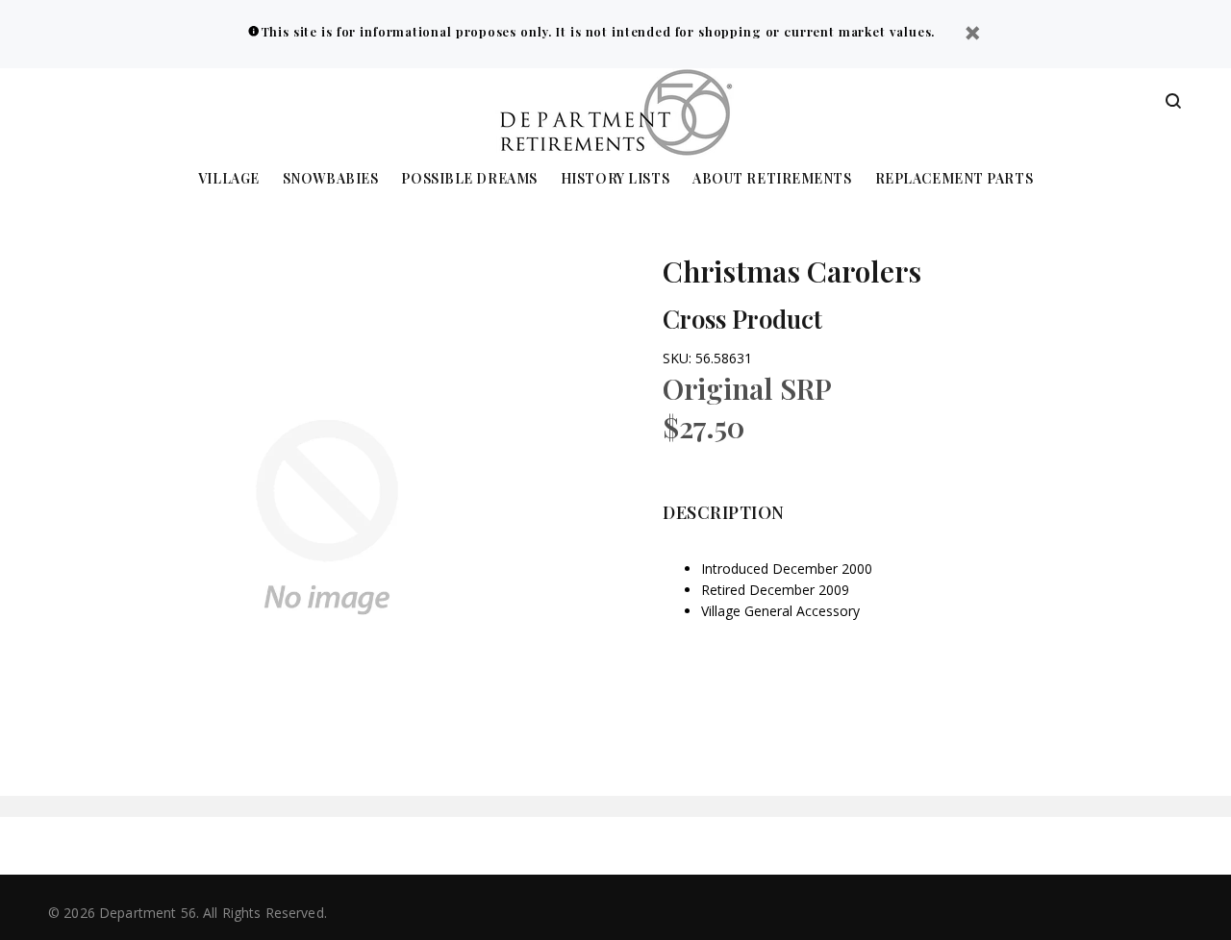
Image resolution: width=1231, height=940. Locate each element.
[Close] (972, 35)
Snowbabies (331, 179)
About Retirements (772, 179)
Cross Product (742, 318)
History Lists (615, 179)
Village (229, 179)
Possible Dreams (469, 179)
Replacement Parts (954, 179)
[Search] (1173, 102)
